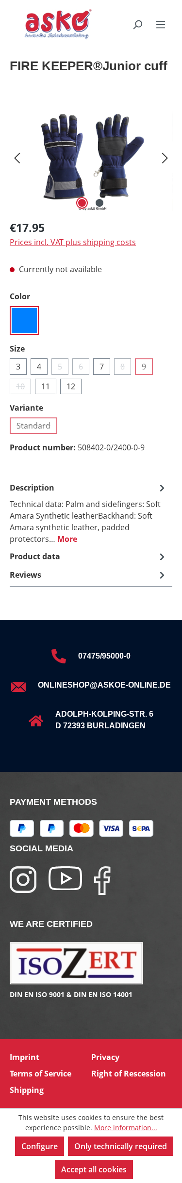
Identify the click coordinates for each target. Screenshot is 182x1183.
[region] (91, 157)
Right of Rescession (128, 1073)
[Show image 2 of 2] (99, 203)
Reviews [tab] (25, 574)
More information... (125, 1127)
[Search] (137, 24)
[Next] (165, 157)
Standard (37, 427)
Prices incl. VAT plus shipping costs (73, 242)
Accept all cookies (94, 1169)
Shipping (27, 1090)
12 (70, 386)
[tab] (88, 512)
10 (23, 387)
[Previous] (17, 157)
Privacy (105, 1057)
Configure (39, 1146)
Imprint (24, 1057)
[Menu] (160, 24)
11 (45, 386)
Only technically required (120, 1146)
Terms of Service (40, 1073)
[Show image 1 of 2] (82, 203)
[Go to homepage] (45, 24)
